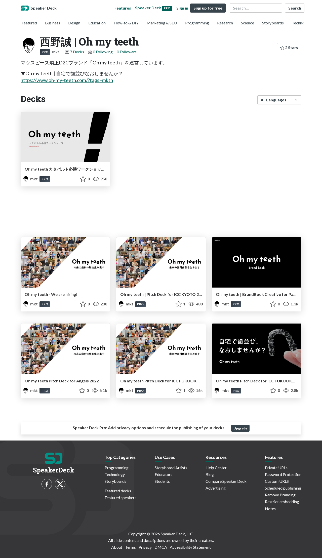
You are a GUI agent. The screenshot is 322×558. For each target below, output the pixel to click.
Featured (29, 22)
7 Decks (77, 51)
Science (247, 22)
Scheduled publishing (283, 488)
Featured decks (118, 490)
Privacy (145, 547)
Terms (130, 547)
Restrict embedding (282, 501)
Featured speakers (120, 497)
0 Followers (127, 51)
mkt (33, 178)
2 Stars (291, 47)
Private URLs (276, 467)
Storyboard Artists (171, 467)
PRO (45, 52)
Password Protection (283, 474)
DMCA (160, 547)
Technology (302, 22)
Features (122, 8)
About (116, 547)
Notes (270, 508)
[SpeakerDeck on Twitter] (60, 484)
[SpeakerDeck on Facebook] (47, 484)
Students (162, 481)
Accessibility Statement (190, 547)
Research (225, 22)
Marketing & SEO (162, 22)
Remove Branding (280, 494)
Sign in (182, 8)
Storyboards (273, 22)
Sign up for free (207, 8)
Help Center (216, 467)
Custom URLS (277, 481)
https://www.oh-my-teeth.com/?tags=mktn (67, 80)
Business (52, 22)
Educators (163, 474)
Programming (197, 22)
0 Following (103, 51)
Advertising (216, 488)
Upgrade (240, 428)
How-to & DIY (126, 22)
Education (97, 22)
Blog (210, 474)
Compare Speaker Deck (226, 481)
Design (74, 22)
